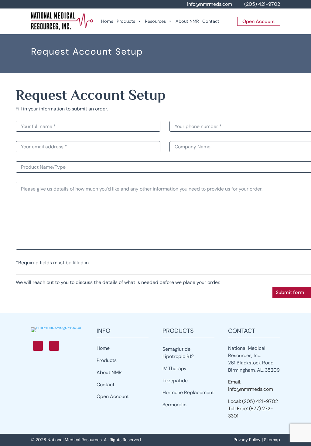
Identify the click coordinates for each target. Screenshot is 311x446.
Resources (155, 21)
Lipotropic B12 (178, 356)
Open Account (113, 396)
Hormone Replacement (188, 392)
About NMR (187, 21)
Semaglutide (176, 349)
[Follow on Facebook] (38, 346)
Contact (210, 21)
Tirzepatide (175, 380)
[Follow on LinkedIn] (54, 346)
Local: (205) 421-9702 (253, 401)
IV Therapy (174, 368)
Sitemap (272, 439)
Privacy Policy (247, 439)
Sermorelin (174, 404)
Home (107, 21)
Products (126, 21)
